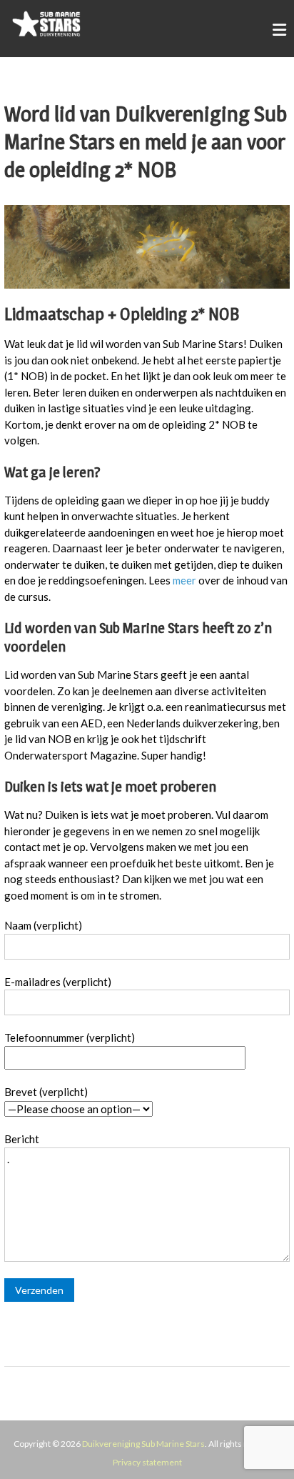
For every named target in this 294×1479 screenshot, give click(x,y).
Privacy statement (147, 1462)
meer (184, 580)
